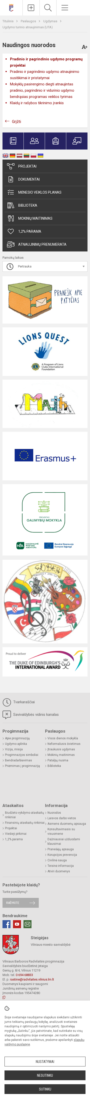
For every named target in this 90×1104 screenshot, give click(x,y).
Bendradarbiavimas (18, 760)
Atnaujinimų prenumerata (42, 244)
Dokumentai (29, 179)
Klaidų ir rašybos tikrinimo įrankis (37, 103)
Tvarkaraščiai (23, 702)
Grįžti (16, 121)
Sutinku (45, 1089)
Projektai (27, 166)
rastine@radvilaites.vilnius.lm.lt (32, 979)
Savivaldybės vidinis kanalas (35, 714)
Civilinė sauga (57, 860)
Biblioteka (27, 205)
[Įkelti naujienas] (31, 8)
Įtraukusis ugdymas (61, 749)
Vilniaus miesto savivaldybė (50, 944)
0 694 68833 (24, 975)
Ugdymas (50, 21)
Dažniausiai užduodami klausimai (64, 842)
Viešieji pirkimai (15, 834)
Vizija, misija (14, 749)
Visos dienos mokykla (63, 738)
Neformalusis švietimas (64, 744)
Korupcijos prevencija (62, 855)
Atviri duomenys (59, 871)
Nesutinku (45, 1075)
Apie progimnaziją (17, 738)
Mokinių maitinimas (35, 218)
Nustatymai (45, 1062)
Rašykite (12, 903)
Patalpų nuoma (58, 760)
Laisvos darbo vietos (62, 818)
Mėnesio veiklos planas (40, 192)
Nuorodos (54, 812)
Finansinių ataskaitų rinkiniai (24, 822)
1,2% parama (29, 231)
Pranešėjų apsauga (61, 849)
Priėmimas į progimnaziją (22, 766)
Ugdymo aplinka (16, 744)
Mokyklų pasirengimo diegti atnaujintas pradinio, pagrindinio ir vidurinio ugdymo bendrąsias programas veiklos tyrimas (42, 90)
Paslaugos (29, 21)
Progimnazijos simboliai (21, 755)
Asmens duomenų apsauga (67, 823)
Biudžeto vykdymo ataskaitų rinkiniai (24, 815)
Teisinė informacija (61, 866)
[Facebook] (6, 924)
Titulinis (8, 21)
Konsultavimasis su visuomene (61, 831)
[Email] (28, 924)
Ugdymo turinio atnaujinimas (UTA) (27, 27)
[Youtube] (17, 924)
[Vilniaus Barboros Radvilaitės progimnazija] (11, 7)
